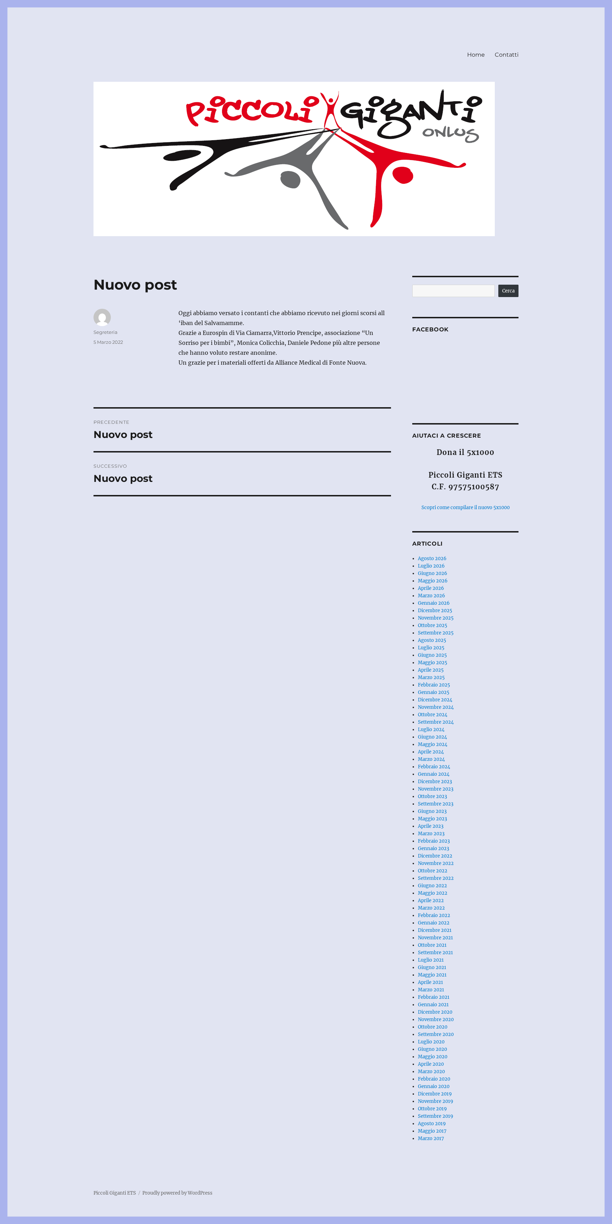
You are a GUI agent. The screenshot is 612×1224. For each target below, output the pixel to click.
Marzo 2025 (431, 677)
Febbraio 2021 (433, 997)
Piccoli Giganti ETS (115, 1193)
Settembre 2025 (436, 633)
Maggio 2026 (433, 581)
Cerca (508, 291)
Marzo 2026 (431, 596)
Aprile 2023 (430, 826)
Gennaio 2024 (433, 774)
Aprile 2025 (431, 670)
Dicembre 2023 (435, 782)
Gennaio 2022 (433, 923)
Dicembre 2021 (435, 930)
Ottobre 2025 (432, 625)
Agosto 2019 (432, 1124)
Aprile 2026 (431, 588)
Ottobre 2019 (432, 1109)
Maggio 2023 (432, 819)
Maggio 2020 (432, 1057)
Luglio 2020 (431, 1042)
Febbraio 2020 (434, 1079)
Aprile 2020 (431, 1064)
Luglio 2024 (431, 730)
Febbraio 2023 (434, 841)
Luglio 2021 (431, 960)
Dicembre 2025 (435, 611)
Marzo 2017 (431, 1138)
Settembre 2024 (436, 722)
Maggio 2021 (432, 975)
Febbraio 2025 (434, 685)
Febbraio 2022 (434, 915)
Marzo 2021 (431, 990)
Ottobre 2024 (432, 715)
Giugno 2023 (432, 811)
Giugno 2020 (432, 1049)
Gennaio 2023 (433, 849)
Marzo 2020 (431, 1072)
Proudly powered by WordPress (177, 1193)
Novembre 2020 (436, 1020)
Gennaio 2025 (433, 692)
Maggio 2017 (432, 1131)
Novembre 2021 (435, 938)
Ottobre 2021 (432, 945)
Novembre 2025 (436, 618)
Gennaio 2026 (434, 603)
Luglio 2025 (431, 648)
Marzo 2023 (431, 834)
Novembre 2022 (436, 863)
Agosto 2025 (432, 640)
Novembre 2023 (435, 789)
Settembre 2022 (436, 878)
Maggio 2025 (432, 663)
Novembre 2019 (435, 1101)
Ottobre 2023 (432, 796)
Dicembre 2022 (435, 856)
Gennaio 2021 (433, 1005)
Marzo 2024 (431, 759)
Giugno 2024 (432, 737)
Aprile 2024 (431, 752)
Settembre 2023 (435, 804)
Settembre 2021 (435, 953)
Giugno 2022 (432, 886)
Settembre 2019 (435, 1116)
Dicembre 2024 (435, 700)
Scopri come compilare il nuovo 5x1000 (465, 508)
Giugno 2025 (432, 655)
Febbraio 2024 (434, 767)
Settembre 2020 (436, 1034)
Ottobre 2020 (432, 1027)
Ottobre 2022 (432, 871)
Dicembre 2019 (435, 1094)
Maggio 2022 (432, 893)
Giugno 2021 (432, 967)
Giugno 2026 (432, 573)
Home (476, 54)
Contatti (506, 54)
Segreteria (106, 332)
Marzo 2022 (431, 908)
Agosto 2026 (432, 559)
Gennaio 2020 (433, 1086)
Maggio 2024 (432, 744)
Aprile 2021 (430, 982)
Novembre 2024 (436, 707)
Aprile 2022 (431, 901)
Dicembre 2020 (435, 1012)
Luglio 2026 (431, 566)
